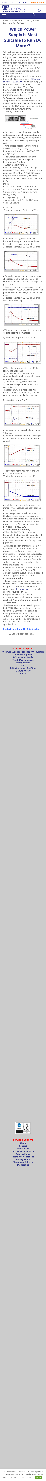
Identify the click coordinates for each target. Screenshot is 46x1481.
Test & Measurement (23, 660)
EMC (23, 665)
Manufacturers (23, 670)
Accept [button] (38, 1477)
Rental (23, 673)
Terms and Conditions (23, 1156)
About (23, 1143)
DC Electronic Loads (23, 657)
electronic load (22, 589)
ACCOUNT (23, 2)
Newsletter (23, 1148)
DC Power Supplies (23, 654)
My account (23, 1164)
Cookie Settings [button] (26, 1477)
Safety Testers (23, 662)
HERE (31, 633)
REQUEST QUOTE (38, 2)
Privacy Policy (23, 1159)
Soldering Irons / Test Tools (23, 668)
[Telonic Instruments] (23, 8)
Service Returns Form (23, 1151)
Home (5, 20)
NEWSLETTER (7, 2)
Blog (12, 20)
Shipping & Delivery (23, 1162)
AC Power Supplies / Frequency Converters (23, 651)
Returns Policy (23, 1154)
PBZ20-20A (17, 81)
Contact (23, 1146)
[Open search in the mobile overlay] (38, 14)
